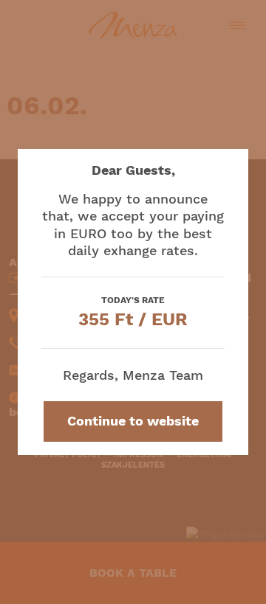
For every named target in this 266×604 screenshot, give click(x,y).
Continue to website (133, 420)
